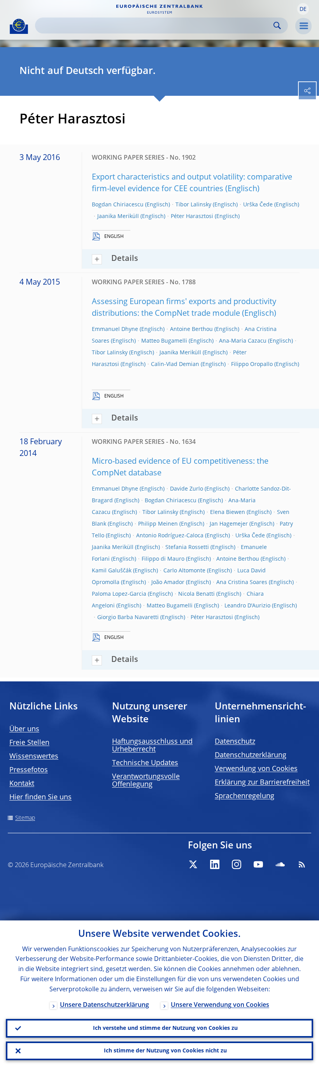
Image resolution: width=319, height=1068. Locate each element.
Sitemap (25, 818)
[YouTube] (258, 864)
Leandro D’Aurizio (247, 606)
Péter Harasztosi (192, 216)
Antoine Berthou (191, 329)
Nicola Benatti (196, 594)
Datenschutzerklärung (250, 755)
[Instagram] (236, 864)
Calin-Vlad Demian (175, 364)
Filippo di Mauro (163, 559)
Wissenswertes (33, 756)
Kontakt (21, 783)
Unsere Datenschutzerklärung (104, 1005)
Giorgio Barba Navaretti (128, 617)
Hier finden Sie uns (40, 797)
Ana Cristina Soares (241, 582)
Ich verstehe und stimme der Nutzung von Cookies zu (165, 1028)
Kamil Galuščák (111, 571)
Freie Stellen (29, 742)
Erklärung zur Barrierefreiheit (262, 782)
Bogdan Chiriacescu (118, 205)
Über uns (24, 729)
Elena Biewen (227, 512)
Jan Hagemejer (229, 524)
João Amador (167, 582)
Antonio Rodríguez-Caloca (169, 535)
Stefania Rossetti (187, 547)
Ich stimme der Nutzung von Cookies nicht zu (165, 1051)
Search (277, 25)
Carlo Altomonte (184, 571)
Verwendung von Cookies (256, 768)
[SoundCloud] (280, 864)
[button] (303, 9)
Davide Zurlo (186, 489)
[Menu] (303, 26)
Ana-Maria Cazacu (242, 341)
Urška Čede (258, 205)
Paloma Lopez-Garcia (119, 594)
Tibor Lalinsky (193, 205)
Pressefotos (28, 770)
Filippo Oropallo (252, 364)
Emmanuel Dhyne (115, 329)
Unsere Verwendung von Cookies (220, 1005)
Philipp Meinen (158, 524)
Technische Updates (145, 763)
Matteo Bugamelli (164, 341)
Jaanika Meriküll (118, 216)
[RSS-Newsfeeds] (302, 864)
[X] (193, 864)
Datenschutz (235, 741)
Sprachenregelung (244, 796)
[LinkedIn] (214, 864)
